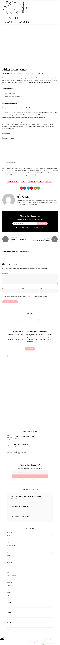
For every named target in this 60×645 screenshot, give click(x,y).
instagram (31, 344)
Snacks (21, 73)
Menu (31, 4)
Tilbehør (27, 73)
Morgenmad (9, 589)
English (46, 644)
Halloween (9, 562)
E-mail (23, 288)
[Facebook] (24, 188)
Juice (8, 569)
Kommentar (5, 273)
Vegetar (32, 73)
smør (41, 181)
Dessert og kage (11, 545)
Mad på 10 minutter (11, 575)
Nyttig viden (9, 595)
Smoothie (9, 602)
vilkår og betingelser (38, 227)
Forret (8, 552)
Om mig (8, 599)
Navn (4, 288)
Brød (8, 542)
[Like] (21, 188)
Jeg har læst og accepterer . (30, 227)
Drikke (8, 549)
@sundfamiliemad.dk (14, 338)
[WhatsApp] (38, 188)
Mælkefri (9, 592)
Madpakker (9, 579)
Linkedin (29, 344)
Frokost (8, 555)
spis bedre (48, 181)
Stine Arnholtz (23, 197)
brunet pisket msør (13, 181)
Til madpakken (10, 619)
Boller (8, 535)
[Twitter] (28, 188)
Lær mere (30, 348)
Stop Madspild (10, 609)
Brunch (8, 539)
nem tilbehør (32, 181)
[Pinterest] (31, 188)
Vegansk (9, 626)
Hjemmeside (43, 288)
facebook (26, 344)
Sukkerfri (9, 612)
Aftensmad (9, 532)
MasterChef (9, 582)
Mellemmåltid (10, 585)
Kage (8, 572)
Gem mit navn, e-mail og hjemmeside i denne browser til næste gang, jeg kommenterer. (25, 296)
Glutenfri (16, 73)
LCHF (23, 181)
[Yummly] (35, 188)
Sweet (8, 616)
